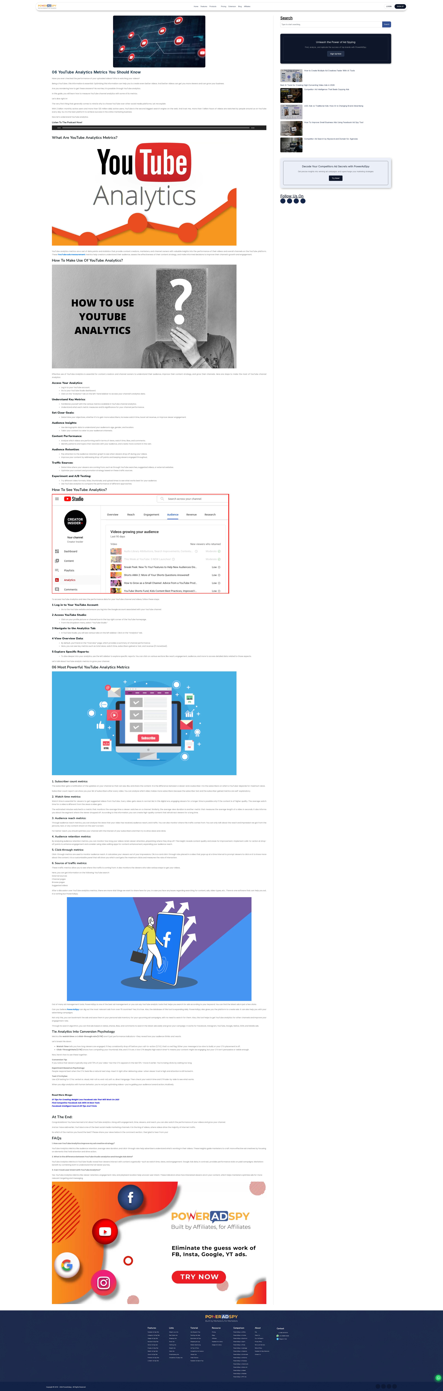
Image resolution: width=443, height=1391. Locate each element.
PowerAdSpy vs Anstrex (239, 1335)
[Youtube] (289, 201)
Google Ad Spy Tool (153, 1338)
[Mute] (257, 128)
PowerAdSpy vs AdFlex (239, 1332)
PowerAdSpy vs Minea (239, 1345)
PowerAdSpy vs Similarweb (240, 1354)
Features (204, 6)
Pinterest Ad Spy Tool (153, 1357)
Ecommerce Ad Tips (195, 1338)
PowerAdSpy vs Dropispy (240, 1361)
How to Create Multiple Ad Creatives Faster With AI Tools (329, 70)
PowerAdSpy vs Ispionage (240, 1348)
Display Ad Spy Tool (153, 1348)
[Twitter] (282, 201)
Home (196, 6)
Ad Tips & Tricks (194, 1348)
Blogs (213, 1335)
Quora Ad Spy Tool (152, 1354)
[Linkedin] (296, 201)
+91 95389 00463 (284, 1336)
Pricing (223, 6)
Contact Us (258, 1354)
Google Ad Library (217, 1345)
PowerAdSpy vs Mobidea (239, 1373)
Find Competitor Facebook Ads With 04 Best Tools (76, 1102)
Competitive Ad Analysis (197, 1351)
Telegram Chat (283, 1339)
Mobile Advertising (195, 1345)
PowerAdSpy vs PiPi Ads (239, 1377)
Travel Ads (172, 1341)
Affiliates (247, 6)
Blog (240, 6)
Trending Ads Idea (195, 1335)
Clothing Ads (172, 1345)
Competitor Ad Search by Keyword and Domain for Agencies (331, 139)
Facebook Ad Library (217, 1341)
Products (213, 6)
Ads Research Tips (195, 1332)
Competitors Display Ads (176, 1357)
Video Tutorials (194, 1357)
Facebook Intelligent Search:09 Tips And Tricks (74, 1106)
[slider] (262, 127)
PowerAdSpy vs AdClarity (240, 1357)
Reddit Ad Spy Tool (153, 1351)
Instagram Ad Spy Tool (154, 1335)
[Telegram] (302, 201)
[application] (159, 127)
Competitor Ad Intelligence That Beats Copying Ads (326, 89)
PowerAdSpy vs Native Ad (240, 1367)
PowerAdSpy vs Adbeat (239, 1370)
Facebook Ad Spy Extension (262, 1351)
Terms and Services (260, 1345)
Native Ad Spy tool (153, 1345)
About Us (257, 1335)
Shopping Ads (173, 1338)
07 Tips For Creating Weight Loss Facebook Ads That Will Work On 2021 (86, 1099)
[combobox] (331, 24)
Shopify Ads (172, 1348)
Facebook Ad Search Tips (196, 1361)
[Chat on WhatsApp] (438, 1378)
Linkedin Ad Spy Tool (153, 1361)
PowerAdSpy (73, 1009)
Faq (256, 1332)
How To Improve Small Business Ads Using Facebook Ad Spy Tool (333, 122)
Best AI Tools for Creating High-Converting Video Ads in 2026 (307, 85)
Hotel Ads (171, 1351)
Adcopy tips (193, 1354)
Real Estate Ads (173, 1335)
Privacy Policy (258, 1341)
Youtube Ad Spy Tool (153, 1341)
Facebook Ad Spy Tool (153, 1332)
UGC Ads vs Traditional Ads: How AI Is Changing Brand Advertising (333, 106)
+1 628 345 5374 (283, 1332)
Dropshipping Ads (174, 1354)
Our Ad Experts (259, 1338)
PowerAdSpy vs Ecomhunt (240, 1338)
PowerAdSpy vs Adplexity (240, 1351)
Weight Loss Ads (173, 1332)
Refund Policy (258, 1348)
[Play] (55, 128)
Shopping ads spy (195, 1341)
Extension (232, 6)
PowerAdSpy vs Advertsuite (240, 1364)
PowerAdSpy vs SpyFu (239, 1341)
